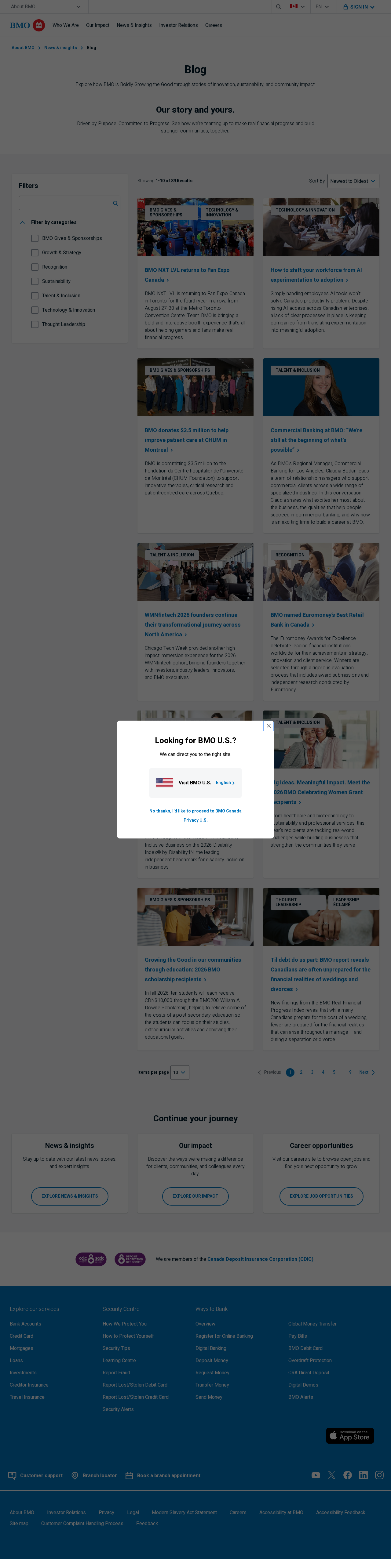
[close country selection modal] (269, 726)
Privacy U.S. (196, 820)
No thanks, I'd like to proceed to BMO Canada (195, 811)
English (223, 783)
